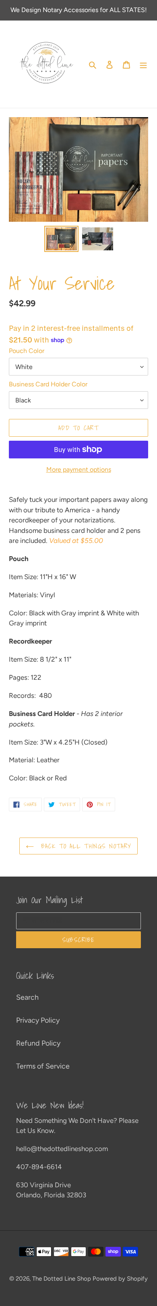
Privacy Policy (38, 1020)
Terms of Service (43, 1066)
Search (27, 997)
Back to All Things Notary (84, 846)
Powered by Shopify (120, 1278)
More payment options (78, 469)
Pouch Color (26, 351)
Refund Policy (38, 1043)
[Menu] (143, 64)
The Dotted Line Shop (61, 1278)
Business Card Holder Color (48, 384)
